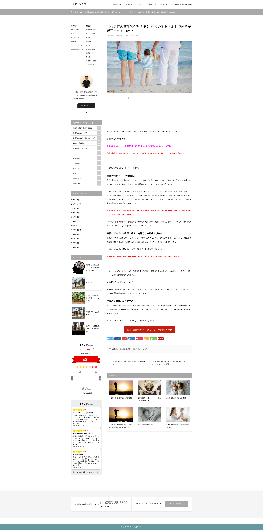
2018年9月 (74, 230)
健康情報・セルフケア (86, 148)
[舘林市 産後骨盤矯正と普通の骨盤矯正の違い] (178, 414)
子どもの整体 (90, 65)
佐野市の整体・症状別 (86, 133)
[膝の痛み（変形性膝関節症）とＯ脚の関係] (78, 328)
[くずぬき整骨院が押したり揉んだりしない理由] (78, 298)
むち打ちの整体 (90, 33)
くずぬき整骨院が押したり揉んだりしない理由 (92, 298)
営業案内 (73, 41)
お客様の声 (152, 5)
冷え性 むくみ (86, 153)
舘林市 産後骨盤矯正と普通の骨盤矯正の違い (177, 426)
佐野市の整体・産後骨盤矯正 (115, 35)
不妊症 (88, 37)
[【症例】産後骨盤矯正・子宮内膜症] (121, 387)
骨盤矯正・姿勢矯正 (91, 61)
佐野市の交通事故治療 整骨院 (182, 5)
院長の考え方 (86, 183)
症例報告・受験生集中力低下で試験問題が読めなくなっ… (92, 267)
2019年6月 (74, 208)
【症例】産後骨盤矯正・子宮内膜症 (120, 398)
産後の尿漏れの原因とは (145, 425)
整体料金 (73, 33)
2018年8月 (74, 234)
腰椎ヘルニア (86, 173)
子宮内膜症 (86, 163)
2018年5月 (74, 247)
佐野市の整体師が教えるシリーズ (132, 35)
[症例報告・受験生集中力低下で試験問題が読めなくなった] (78, 267)
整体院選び (86, 168)
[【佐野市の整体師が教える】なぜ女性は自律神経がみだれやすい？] (121, 414)
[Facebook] (86, 111)
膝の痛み (88, 57)
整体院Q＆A (140, 5)
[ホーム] (71, 12)
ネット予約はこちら (176, 504)
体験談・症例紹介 (86, 143)
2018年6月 (74, 243)
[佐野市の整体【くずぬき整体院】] (78, 4)
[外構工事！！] (78, 283)
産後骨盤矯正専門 (91, 29)
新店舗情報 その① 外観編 (93, 313)
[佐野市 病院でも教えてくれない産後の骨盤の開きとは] (149, 387)
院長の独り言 (86, 178)
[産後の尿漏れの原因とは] (149, 414)
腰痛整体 (88, 41)
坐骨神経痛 (86, 158)
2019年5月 (74, 213)
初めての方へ (117, 5)
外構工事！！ (90, 283)
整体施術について (76, 37)
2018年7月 (74, 238)
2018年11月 (75, 221)
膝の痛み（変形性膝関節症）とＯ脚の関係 (92, 328)
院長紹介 (129, 5)
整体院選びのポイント (77, 49)
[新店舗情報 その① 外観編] (78, 313)
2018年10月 (75, 226)
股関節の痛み (90, 53)
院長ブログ (164, 5)
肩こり (88, 45)
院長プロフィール (86, 106)
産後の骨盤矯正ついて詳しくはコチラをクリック (149, 329)
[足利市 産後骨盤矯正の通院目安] (178, 387)
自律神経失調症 (90, 49)
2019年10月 (75, 204)
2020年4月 (74, 200)
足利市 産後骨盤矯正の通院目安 (176, 398)
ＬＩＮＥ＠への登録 (76, 45)
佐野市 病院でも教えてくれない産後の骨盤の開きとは (149, 399)
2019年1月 (74, 217)
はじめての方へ (75, 29)
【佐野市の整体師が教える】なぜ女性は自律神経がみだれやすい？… (120, 426)
